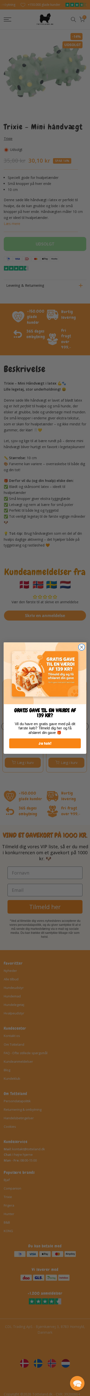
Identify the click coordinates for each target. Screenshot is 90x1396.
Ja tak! (45, 743)
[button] (77, 1383)
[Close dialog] (81, 647)
